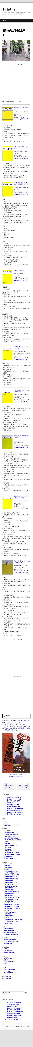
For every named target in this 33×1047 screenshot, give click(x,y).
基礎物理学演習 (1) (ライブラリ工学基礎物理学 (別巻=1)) (21, 183)
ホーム (4, 20)
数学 (11, 720)
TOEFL (11, 724)
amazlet (20, 112)
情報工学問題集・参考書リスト (12, 891)
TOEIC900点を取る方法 (10, 912)
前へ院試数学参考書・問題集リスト (9, 786)
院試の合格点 (8, 849)
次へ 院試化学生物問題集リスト (23, 786)
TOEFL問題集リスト (10, 914)
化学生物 (19, 720)
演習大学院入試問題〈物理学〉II (21, 147)
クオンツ (6, 963)
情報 (25, 720)
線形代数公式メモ (9, 923)
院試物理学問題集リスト (11, 888)
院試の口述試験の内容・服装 (11, 941)
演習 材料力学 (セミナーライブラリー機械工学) (22, 561)
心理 (19, 722)
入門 (7, 722)
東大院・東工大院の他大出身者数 (15, 808)
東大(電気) (19, 726)
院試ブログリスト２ (7, 978)
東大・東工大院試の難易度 (13, 801)
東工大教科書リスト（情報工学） (15, 812)
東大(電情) (12, 726)
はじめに (6, 823)
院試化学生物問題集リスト (11, 890)
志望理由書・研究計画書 (10, 930)
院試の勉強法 (10, 803)
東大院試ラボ (9, 9)
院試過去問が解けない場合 (11, 878)
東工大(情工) (27, 726)
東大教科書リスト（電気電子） (12, 906)
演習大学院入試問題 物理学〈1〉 (21, 108)
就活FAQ (6, 960)
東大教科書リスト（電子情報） (12, 904)
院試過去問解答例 (9, 880)
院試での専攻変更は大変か (11, 845)
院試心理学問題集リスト (11, 901)
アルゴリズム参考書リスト (10, 973)
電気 (29, 720)
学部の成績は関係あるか (10, 932)
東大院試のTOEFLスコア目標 (14, 799)
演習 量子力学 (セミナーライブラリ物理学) (22, 436)
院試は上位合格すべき (10, 851)
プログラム (13, 722)
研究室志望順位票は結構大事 (11, 934)
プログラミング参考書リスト (12, 899)
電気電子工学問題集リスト (11, 893)
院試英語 (22, 724)
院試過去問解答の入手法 (11, 877)
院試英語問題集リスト (10, 916)
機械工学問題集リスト (10, 895)
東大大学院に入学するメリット (14, 814)
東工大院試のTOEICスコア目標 (14, 810)
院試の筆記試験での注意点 (10, 939)
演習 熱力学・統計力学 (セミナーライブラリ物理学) (22, 497)
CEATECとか (7, 971)
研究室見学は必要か (8, 928)
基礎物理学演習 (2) (19, 270)
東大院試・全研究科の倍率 (13, 806)
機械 (3, 722)
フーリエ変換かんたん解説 (11, 921)
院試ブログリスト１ (7, 976)
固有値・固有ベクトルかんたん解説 (13, 919)
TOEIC (16, 724)
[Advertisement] (16, 81)
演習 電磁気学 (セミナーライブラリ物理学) (21, 390)
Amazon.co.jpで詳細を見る (21, 119)
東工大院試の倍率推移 (10, 836)
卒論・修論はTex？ (8, 950)
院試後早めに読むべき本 (11, 730)
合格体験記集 (13, 728)
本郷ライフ (6, 949)
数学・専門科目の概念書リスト (12, 897)
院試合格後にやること (9, 943)
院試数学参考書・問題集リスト (14, 797)
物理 (14, 720)
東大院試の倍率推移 (9, 832)
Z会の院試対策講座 (8, 858)
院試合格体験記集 (8, 856)
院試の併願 (7, 843)
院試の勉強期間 (8, 867)
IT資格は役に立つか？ (9, 962)
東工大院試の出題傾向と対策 (12, 875)
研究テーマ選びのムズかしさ (11, 969)
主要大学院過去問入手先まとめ (12, 871)
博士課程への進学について (10, 952)
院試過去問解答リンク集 (13, 804)
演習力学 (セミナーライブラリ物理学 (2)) (22, 347)
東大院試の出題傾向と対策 (11, 873)
